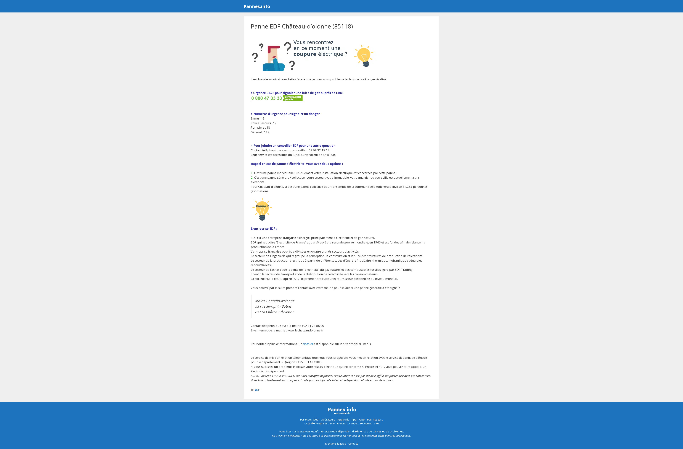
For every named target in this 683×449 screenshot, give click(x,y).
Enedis (341, 423)
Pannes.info (257, 6)
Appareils (343, 419)
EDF (257, 389)
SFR (376, 423)
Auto (362, 419)
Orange (352, 423)
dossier (308, 344)
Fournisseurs (375, 419)
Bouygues (365, 423)
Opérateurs (328, 419)
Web (315, 419)
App (354, 419)
